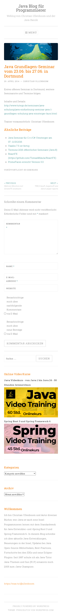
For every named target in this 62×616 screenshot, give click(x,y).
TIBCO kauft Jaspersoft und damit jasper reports (46, 186)
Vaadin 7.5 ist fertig (18, 145)
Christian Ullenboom (35, 81)
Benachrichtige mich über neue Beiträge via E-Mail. (15, 327)
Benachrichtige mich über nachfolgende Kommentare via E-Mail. (15, 305)
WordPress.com (45, 610)
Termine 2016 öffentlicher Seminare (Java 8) (32, 149)
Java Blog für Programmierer (31, 8)
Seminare (32, 170)
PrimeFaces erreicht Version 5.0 (26, 161)
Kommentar (13, 226)
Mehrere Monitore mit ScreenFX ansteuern (13, 186)
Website (11, 288)
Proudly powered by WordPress (31, 606)
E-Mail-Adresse (12, 279)
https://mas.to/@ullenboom (19, 583)
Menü (32, 32)
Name (10, 266)
